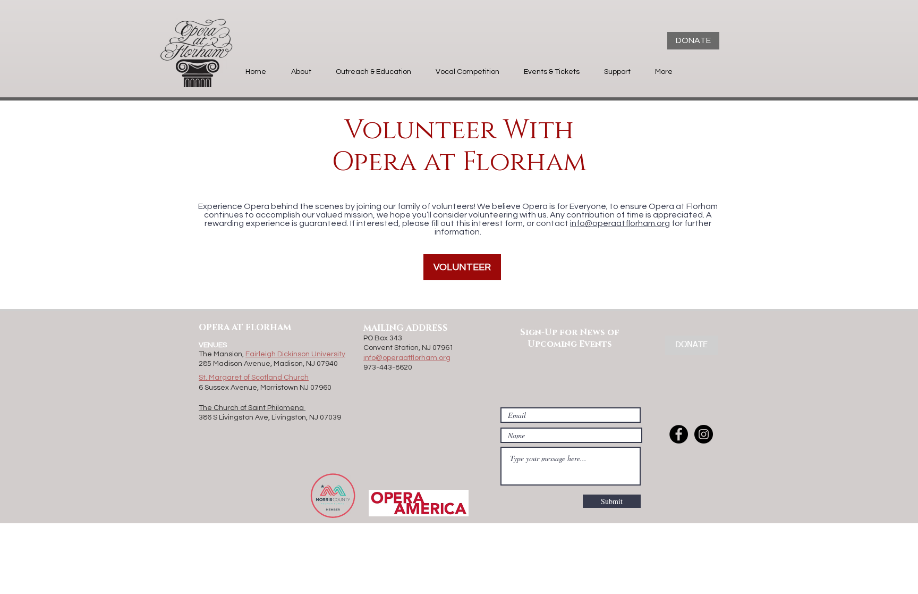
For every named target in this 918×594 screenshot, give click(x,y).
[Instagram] (703, 434)
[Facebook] (678, 434)
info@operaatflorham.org (620, 223)
